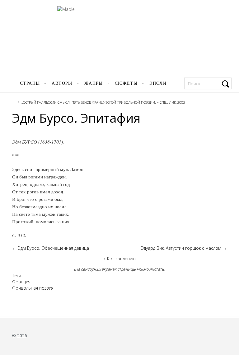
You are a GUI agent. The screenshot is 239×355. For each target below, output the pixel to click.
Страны (30, 83)
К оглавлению (120, 259)
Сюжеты (126, 83)
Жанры (93, 83)
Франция (21, 282)
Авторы (62, 83)
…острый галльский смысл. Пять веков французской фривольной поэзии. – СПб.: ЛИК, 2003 (103, 102)
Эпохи (157, 83)
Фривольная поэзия (33, 288)
